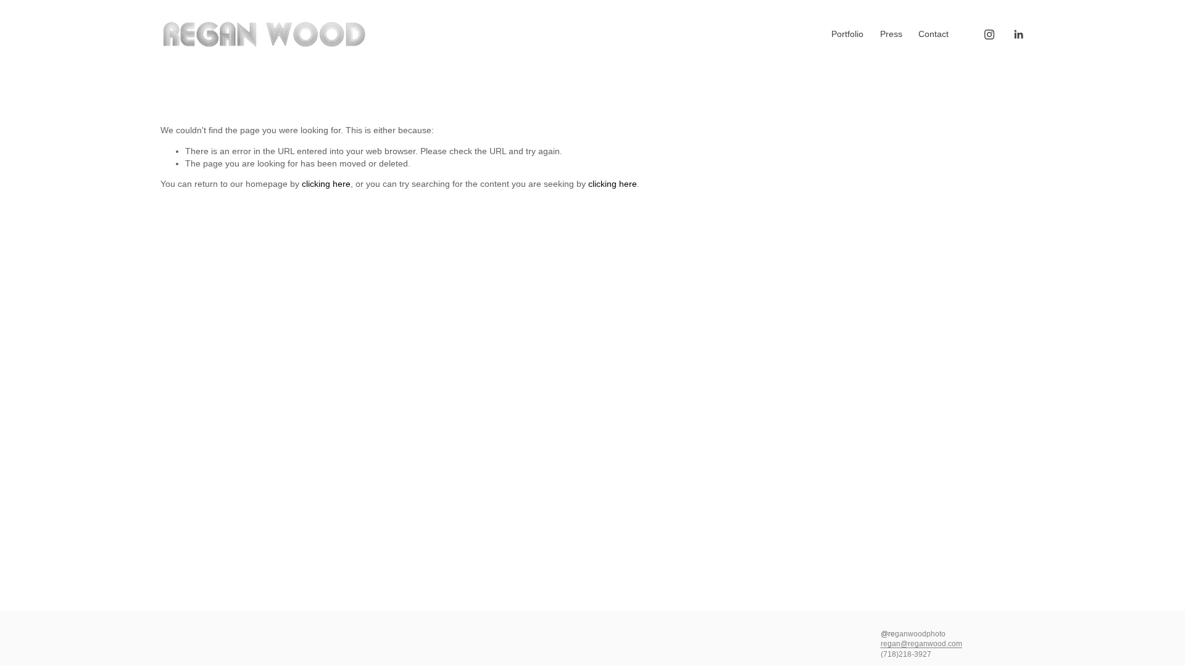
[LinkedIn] (1018, 34)
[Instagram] (989, 34)
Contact (933, 34)
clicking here (326, 184)
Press (891, 34)
